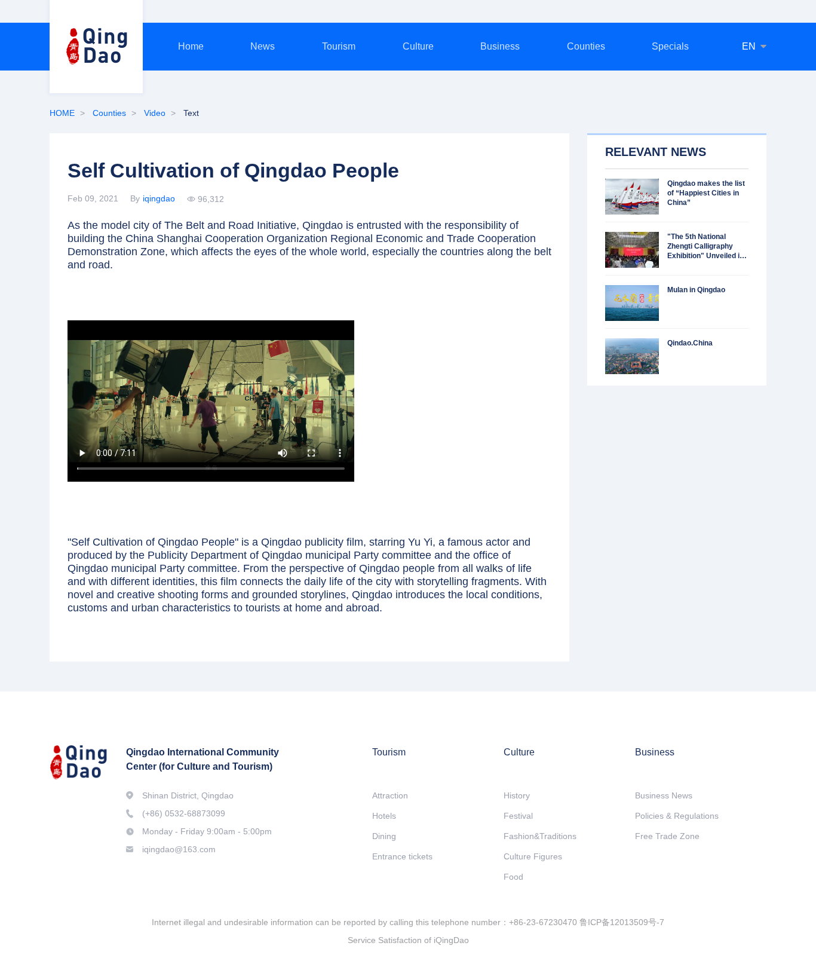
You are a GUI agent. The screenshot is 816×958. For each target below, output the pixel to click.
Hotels (384, 816)
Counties (586, 46)
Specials (670, 46)
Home (191, 46)
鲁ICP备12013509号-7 (621, 922)
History (517, 795)
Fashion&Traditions (540, 836)
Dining (384, 836)
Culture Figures (533, 856)
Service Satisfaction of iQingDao (408, 940)
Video (154, 113)
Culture (418, 46)
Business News (663, 795)
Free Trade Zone (667, 836)
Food (513, 877)
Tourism (338, 46)
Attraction (390, 795)
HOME (62, 113)
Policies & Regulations (677, 816)
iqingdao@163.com (179, 849)
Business (500, 46)
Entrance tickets (402, 856)
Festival (518, 816)
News (262, 46)
